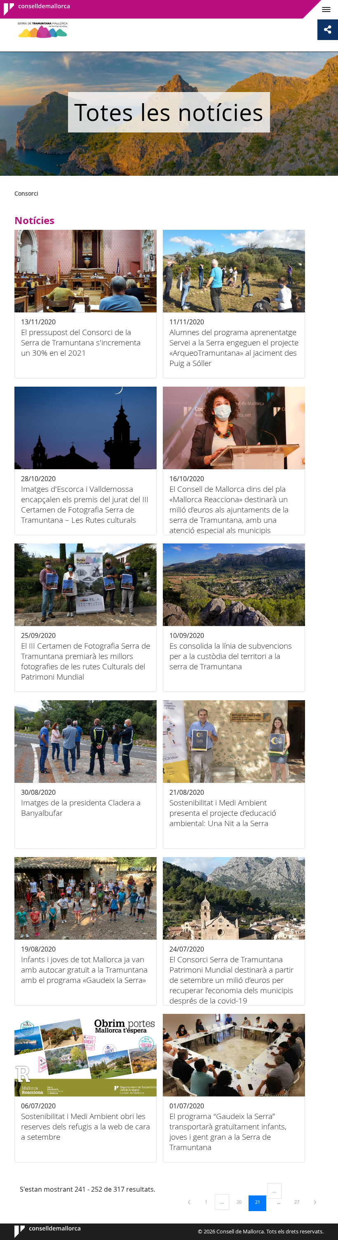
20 (242, 1201)
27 (299, 1201)
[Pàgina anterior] (190, 1201)
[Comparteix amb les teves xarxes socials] (327, 29)
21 (260, 1201)
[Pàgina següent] (315, 1201)
